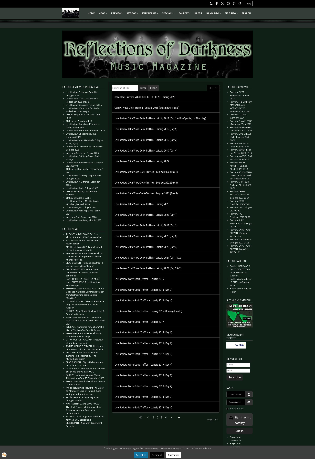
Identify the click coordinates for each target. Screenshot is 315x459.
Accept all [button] (141, 455)
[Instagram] (228, 4)
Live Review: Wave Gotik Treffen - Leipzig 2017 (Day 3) (143, 354)
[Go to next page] (171, 417)
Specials (169, 14)
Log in (239, 431)
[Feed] (211, 4)
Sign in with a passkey (242, 420)
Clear (153, 88)
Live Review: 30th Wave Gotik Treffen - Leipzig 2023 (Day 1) (146, 214)
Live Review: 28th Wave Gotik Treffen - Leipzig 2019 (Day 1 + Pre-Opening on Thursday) (160, 118)
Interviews (150, 14)
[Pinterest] (234, 4)
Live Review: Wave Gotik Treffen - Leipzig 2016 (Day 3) (143, 289)
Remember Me (237, 408)
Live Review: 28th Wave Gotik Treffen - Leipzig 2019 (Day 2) (146, 129)
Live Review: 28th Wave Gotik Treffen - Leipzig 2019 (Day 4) (146, 150)
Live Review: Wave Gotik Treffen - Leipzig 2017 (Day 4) (143, 364)
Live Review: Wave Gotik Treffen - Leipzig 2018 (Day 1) (143, 375)
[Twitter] (222, 4)
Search (246, 13)
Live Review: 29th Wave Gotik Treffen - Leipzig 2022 (142, 161)
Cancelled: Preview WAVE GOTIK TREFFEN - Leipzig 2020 (145, 97)
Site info (232, 14)
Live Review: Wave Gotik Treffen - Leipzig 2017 (139, 321)
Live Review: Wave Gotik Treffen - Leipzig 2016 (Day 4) (143, 300)
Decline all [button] (157, 455)
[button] (4, 454)
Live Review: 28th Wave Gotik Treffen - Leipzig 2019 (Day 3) (146, 140)
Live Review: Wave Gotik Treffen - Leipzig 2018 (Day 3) (143, 396)
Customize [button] (173, 455)
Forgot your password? (235, 439)
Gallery (184, 14)
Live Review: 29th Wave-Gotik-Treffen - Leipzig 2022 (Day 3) (146, 182)
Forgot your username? (235, 445)
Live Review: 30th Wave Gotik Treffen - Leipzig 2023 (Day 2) (146, 225)
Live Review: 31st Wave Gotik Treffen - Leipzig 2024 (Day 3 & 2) (148, 268)
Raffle (198, 13)
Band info (214, 14)
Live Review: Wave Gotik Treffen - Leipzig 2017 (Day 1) (143, 332)
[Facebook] (217, 4)
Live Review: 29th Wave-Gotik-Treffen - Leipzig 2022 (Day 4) (146, 193)
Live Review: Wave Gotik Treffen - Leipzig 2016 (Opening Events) (148, 311)
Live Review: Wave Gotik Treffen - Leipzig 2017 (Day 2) (143, 343)
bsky (249, 3)
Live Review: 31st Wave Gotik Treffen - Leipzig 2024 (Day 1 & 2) (148, 257)
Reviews (132, 14)
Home (91, 13)
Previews (117, 13)
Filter (143, 88)
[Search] (240, 4)
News (103, 14)
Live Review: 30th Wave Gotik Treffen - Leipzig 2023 (142, 204)
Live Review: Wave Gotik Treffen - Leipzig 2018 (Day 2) (143, 386)
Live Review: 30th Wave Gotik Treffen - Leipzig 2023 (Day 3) (146, 236)
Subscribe (235, 377)
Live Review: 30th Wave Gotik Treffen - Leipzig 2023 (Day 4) (146, 247)
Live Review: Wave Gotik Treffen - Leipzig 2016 (139, 279)
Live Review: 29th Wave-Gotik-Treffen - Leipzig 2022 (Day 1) (146, 172)
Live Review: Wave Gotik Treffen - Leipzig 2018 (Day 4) (143, 407)
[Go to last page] (179, 417)
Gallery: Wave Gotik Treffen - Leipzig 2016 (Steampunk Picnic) (147, 107)
